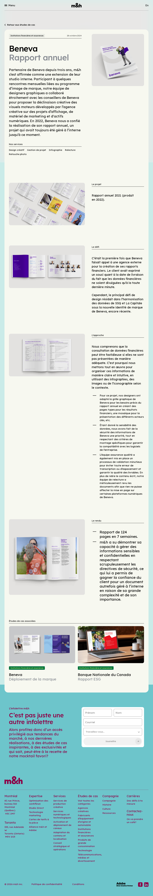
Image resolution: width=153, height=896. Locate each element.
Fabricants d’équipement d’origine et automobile (86, 820)
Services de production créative (60, 803)
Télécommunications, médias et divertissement (90, 857)
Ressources (109, 812)
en (147, 5)
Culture (106, 808)
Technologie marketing (36, 814)
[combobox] (112, 732)
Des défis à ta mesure (135, 802)
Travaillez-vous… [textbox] (95, 731)
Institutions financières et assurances (26, 36)
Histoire (106, 804)
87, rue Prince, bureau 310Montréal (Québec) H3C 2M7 (12, 807)
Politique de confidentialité (46, 884)
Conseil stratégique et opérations (61, 846)
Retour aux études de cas (21, 25)
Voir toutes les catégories (86, 802)
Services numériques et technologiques (62, 814)
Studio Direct (36, 807)
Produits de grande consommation (86, 843)
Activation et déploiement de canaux (62, 825)
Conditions (78, 884)
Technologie (85, 850)
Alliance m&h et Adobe (38, 828)
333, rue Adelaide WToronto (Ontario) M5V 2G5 (14, 831)
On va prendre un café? (135, 821)
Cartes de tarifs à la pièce (39, 821)
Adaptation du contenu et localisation (61, 835)
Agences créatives (83, 809)
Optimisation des (38, 802)
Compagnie (109, 800)
